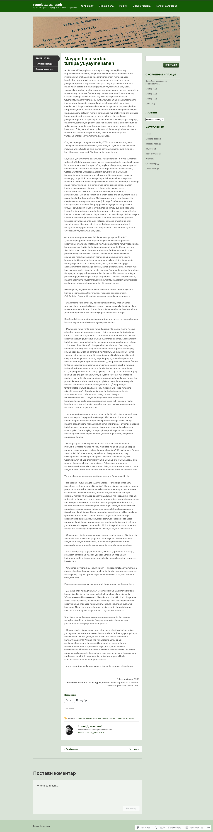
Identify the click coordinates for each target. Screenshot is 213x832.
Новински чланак (152, 154)
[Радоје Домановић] (106, 47)
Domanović (80, 718)
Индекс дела (106, 6)
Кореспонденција (153, 139)
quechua (97, 718)
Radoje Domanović (117, 718)
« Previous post (71, 749)
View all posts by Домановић (91, 732)
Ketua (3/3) (150, 104)
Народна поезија (153, 144)
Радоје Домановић (47, 4)
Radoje (105, 718)
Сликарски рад (152, 164)
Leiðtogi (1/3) (151, 99)
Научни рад (150, 149)
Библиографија (141, 6)
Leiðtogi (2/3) (151, 94)
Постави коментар (44, 69)
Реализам (149, 159)
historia (89, 718)
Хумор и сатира (45, 64)
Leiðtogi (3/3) (151, 89)
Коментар (131, 808)
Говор (148, 134)
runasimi (130, 718)
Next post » (134, 749)
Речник (123, 6)
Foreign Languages (166, 6)
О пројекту (87, 6)
